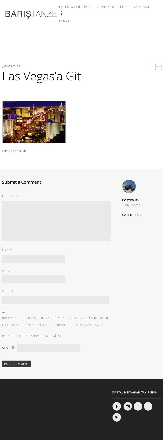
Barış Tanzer (131, 205)
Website (8, 291)
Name (7, 250)
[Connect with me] (148, 406)
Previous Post (147, 67)
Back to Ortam (158, 67)
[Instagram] (128, 406)
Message (10, 196)
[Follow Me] (138, 406)
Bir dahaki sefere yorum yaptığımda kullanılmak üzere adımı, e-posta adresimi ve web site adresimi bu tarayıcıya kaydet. (55, 321)
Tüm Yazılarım (139, 7)
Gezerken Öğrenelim (108, 7)
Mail (6, 270)
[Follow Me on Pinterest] (116, 417)
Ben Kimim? (64, 21)
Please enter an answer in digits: (31, 336)
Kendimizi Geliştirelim (72, 7)
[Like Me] (116, 406)
